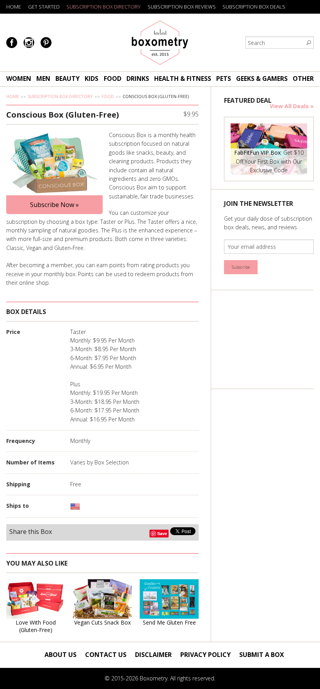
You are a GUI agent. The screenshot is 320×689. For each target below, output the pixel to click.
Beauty (67, 78)
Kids (91, 78)
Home (13, 6)
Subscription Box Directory (103, 6)
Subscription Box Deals (253, 6)
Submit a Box (261, 654)
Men (43, 78)
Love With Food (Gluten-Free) (36, 626)
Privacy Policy (205, 654)
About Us (60, 654)
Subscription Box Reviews (182, 6)
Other (303, 78)
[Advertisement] (272, 339)
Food (112, 78)
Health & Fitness (182, 78)
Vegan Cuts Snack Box (102, 622)
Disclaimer (153, 654)
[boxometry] (160, 42)
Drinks (137, 78)
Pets (223, 78)
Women (18, 78)
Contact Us (105, 654)
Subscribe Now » (54, 204)
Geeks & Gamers (262, 78)
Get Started (44, 6)
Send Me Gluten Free (169, 622)
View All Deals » (292, 106)
